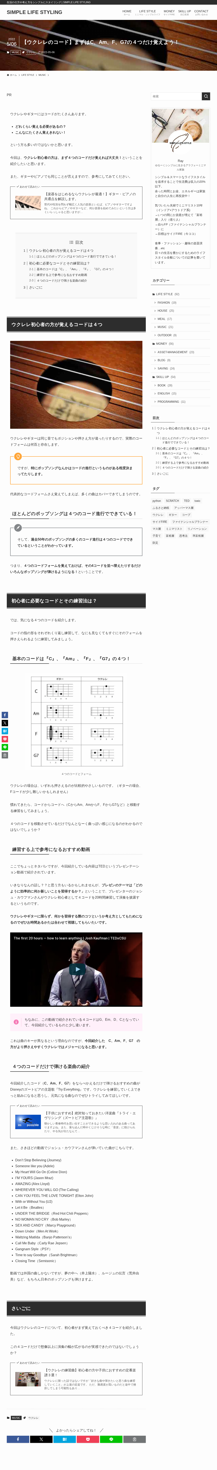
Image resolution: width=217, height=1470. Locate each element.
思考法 (183, 535)
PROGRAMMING (171, 401)
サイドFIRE (160, 521)
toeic (197, 500)
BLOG (164, 360)
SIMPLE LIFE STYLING (34, 12)
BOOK (165, 385)
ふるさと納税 (161, 507)
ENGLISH (167, 393)
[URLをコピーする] (134, 1439)
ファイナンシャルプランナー (190, 521)
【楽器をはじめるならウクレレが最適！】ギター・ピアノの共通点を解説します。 (90, 196)
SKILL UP (165, 377)
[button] (18, 1439)
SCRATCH (172, 500)
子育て (157, 535)
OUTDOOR (167, 335)
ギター (173, 514)
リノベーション (197, 528)
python (157, 500)
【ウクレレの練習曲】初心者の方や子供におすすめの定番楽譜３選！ (90, 1372)
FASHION (167, 302)
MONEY (165, 343)
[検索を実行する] (206, 96)
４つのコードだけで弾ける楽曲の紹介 (62, 280)
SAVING (166, 368)
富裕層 (170, 535)
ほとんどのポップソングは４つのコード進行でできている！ (77, 256)
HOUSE (166, 310)
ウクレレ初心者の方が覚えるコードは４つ (61, 250)
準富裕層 (198, 535)
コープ (186, 514)
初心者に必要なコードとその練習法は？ (59, 263)
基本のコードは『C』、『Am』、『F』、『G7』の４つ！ (75, 269)
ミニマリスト (174, 528)
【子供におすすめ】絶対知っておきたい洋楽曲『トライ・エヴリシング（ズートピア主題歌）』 (90, 1115)
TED (186, 500)
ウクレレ (31, 52)
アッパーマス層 (183, 507)
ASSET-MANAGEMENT (176, 352)
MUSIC (15, 52)
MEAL (165, 319)
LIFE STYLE (167, 294)
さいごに (36, 287)
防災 (155, 542)
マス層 (157, 528)
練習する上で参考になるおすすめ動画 (62, 275)
